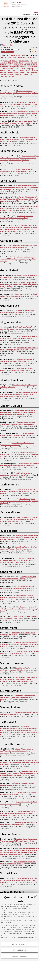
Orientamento (13, 57)
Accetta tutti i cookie (20, 956)
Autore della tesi (17, 55)
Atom (36, 47)
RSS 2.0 (35, 52)
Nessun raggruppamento (29, 57)
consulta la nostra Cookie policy (27, 937)
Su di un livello (7, 45)
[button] (7, 52)
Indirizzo (4, 57)
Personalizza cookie (19, 950)
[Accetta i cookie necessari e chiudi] (36, 895)
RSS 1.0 (35, 49)
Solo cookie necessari (19, 944)
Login (37, 12)
